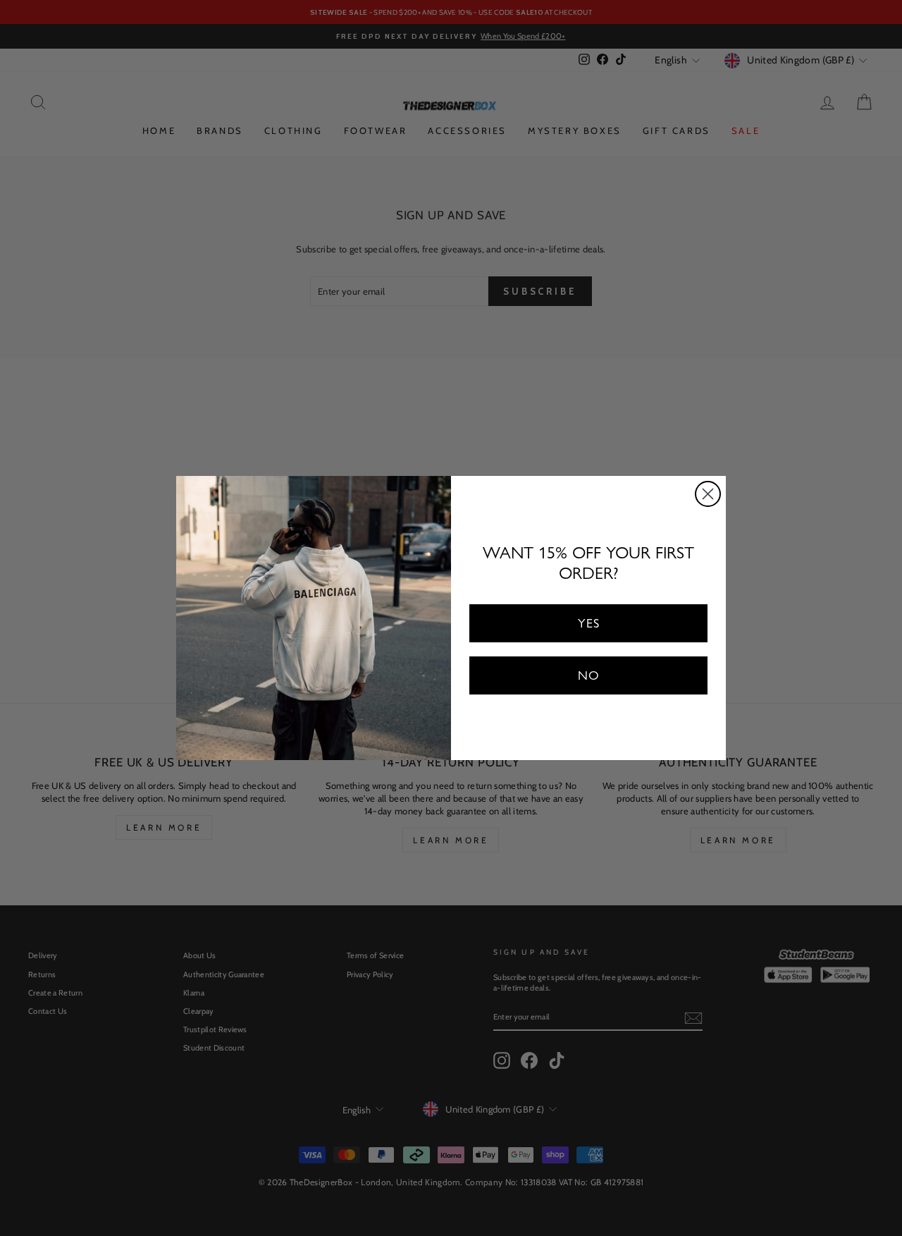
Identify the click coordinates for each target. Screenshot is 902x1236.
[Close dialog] (708, 494)
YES (589, 623)
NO (589, 675)
